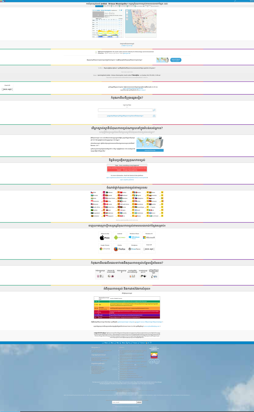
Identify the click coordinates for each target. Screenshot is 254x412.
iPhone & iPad (105, 233)
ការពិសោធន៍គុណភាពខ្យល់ (96, 359)
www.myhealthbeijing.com (151, 326)
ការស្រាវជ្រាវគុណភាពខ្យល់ (98, 355)
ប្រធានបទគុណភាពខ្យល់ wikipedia (126, 322)
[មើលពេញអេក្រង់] (121, 10)
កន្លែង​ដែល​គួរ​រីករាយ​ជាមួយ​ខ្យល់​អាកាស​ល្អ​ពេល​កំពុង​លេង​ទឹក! (131, 377)
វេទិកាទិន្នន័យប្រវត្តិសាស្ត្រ (96, 373)
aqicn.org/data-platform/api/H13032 (133, 88)
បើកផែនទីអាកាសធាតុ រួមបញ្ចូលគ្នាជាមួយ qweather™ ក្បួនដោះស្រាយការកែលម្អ (133, 362)
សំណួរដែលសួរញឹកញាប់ (98, 363)
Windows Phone (134, 233)
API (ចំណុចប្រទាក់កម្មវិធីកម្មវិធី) (97, 371)
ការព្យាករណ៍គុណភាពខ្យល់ (96, 369)
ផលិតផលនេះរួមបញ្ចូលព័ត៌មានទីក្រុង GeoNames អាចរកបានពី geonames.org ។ (132, 358)
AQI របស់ (102, 10)
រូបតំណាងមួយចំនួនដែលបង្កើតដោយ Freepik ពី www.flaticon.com (129, 369)
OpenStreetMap (149, 32)
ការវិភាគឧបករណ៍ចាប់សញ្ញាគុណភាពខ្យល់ (99, 360)
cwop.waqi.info (140, 364)
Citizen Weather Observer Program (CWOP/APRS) (126, 389)
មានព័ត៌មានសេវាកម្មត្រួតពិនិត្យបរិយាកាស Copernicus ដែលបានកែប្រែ (133, 366)
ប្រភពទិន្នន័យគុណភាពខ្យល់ (96, 366)
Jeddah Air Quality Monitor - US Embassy (126, 391)
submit (139, 402)
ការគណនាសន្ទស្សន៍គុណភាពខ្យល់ (97, 367)
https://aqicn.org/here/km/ (127, 72)
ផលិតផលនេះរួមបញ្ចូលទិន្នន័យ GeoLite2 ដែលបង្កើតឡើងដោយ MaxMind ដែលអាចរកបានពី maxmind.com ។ (132, 355)
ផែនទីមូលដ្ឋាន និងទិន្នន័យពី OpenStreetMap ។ (129, 375)
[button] (144, 18)
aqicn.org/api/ (142, 90)
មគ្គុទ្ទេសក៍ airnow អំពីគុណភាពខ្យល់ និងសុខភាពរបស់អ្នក (149, 322)
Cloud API (149, 245)
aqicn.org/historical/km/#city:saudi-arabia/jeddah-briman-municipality (126, 177)
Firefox (120, 245)
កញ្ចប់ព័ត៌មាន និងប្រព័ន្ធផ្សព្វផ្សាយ (97, 351)
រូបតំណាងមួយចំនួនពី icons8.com (126, 371)
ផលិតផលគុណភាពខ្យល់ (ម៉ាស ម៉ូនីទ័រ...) (98, 370)
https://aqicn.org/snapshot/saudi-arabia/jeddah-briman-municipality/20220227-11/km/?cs (127, 77)
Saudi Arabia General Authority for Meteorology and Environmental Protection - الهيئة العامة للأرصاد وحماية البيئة (127, 390)
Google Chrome (105, 245)
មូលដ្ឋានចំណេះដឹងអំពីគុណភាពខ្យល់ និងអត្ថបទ (100, 357)
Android (119, 233)
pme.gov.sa (126, 53)
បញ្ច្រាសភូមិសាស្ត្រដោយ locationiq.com (128, 373)
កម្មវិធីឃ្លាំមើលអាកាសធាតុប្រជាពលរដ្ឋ (127, 364)
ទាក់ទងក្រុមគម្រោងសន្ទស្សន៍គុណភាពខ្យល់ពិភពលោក (101, 350)
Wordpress (134, 245)
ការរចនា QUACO (123, 379)
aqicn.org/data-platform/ (127, 179)
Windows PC (149, 233)
